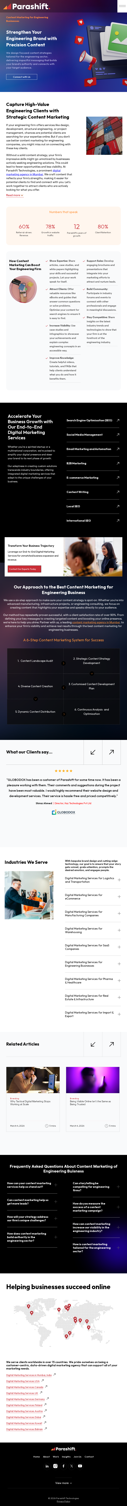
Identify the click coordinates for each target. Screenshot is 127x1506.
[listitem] (33, 1099)
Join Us (77, 1456)
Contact (89, 1456)
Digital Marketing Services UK (22, 1393)
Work (56, 1456)
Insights (66, 1456)
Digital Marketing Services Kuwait (24, 1423)
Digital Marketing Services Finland (24, 1405)
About (46, 1456)
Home (36, 1456)
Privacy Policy (63, 1501)
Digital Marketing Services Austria (24, 1411)
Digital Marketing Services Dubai (23, 1417)
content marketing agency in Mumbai (96, 622)
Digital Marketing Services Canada (24, 1387)
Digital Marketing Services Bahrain (24, 1429)
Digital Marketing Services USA (23, 1381)
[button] (93, 752)
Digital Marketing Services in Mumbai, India (29, 1375)
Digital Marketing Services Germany (25, 1399)
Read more (13, 195)
